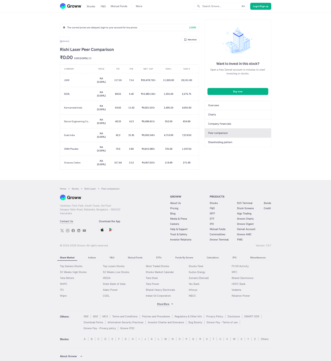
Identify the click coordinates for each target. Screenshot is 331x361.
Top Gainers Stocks (71, 266)
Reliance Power (241, 296)
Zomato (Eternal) (199, 278)
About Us (175, 203)
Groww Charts (245, 218)
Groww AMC (244, 234)
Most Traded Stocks (157, 266)
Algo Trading (244, 213)
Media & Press (178, 218)
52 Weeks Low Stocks (116, 272)
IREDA (107, 278)
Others (265, 339)
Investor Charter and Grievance (166, 322)
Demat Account (246, 229)
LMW (67, 80)
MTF (212, 213)
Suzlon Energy (197, 272)
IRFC (234, 272)
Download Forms (93, 322)
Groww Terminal (219, 239)
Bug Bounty (195, 322)
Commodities (217, 234)
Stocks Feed (196, 266)
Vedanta (236, 290)
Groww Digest (245, 224)
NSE (86, 316)
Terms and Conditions (125, 316)
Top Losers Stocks (114, 266)
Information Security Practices (126, 322)
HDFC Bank (239, 284)
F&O (212, 208)
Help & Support (179, 229)
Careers (174, 224)
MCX (105, 316)
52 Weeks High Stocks (73, 272)
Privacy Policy (214, 316)
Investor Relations (180, 239)
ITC (62, 290)
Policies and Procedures (156, 316)
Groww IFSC (127, 328)
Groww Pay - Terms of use (222, 322)
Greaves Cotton (72, 162)
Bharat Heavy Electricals (160, 290)
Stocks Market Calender (160, 272)
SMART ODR (251, 316)
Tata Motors (67, 278)
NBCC (192, 296)
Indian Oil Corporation (158, 296)
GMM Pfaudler (71, 148)
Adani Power (110, 290)
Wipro (63, 296)
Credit (267, 208)
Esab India (69, 135)
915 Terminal (244, 203)
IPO (212, 224)
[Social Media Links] (62, 230)
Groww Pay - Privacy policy (100, 328)
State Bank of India (114, 284)
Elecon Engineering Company (77, 121)
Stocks (214, 203)
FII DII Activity (240, 266)
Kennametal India (73, 107)
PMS (240, 239)
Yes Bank (194, 284)
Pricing (174, 208)
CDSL (106, 296)
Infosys (193, 290)
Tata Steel (152, 278)
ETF (212, 218)
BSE (95, 316)
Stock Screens (245, 208)
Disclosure (233, 316)
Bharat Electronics (243, 278)
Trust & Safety (178, 234)
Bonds (267, 203)
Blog (172, 213)
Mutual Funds (218, 229)
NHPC (63, 284)
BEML (67, 93)
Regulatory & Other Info (188, 316)
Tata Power (152, 284)
